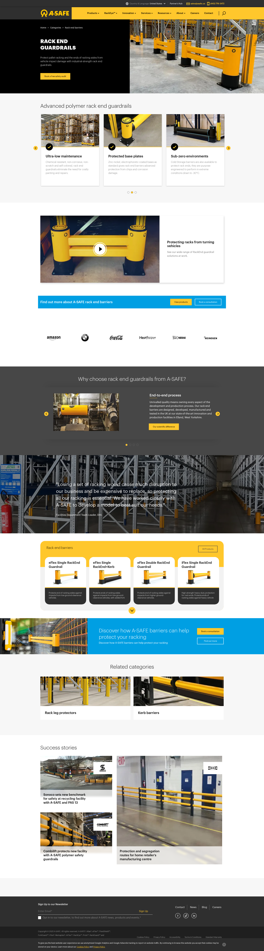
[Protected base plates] (70, 130)
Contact (208, 13)
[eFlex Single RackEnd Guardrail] (65, 573)
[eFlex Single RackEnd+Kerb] (109, 573)
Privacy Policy (159, 937)
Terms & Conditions (193, 937)
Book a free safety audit (55, 76)
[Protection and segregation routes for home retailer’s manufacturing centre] (169, 810)
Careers (195, 13)
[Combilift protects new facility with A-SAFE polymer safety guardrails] (76, 838)
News (193, 907)
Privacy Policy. (99, 947)
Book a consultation (208, 302)
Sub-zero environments (127, 156)
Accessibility (174, 937)
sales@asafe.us (198, 4)
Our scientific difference (164, 427)
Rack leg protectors (85, 698)
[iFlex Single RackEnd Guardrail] (198, 573)
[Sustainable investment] (195, 130)
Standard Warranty (214, 937)
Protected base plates (63, 156)
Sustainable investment (189, 156)
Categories (55, 28)
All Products (207, 549)
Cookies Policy (143, 937)
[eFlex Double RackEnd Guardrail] (154, 573)
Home (43, 28)
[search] (222, 13)
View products (181, 302)
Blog (204, 907)
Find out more (210, 641)
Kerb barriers (179, 698)
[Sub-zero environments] (133, 130)
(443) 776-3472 (217, 4)
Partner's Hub (176, 4)
